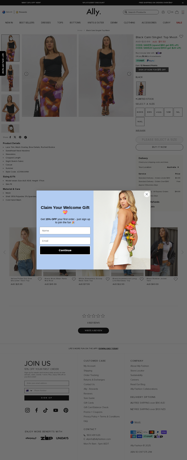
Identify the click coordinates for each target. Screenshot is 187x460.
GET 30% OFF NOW (2, 63)
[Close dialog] (146, 194)
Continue (65, 250)
